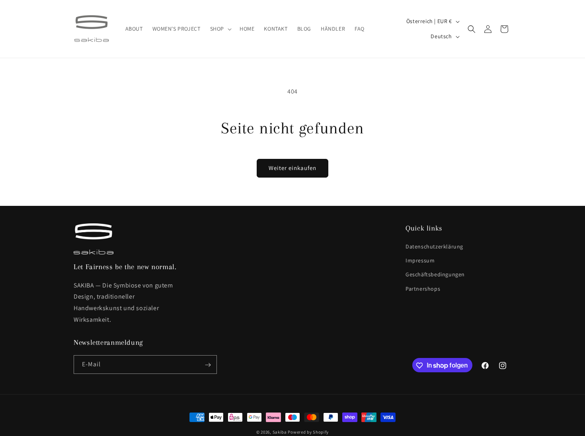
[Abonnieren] (207, 365)
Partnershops (423, 288)
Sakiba (280, 432)
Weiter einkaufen (292, 168)
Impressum (420, 260)
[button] (220, 28)
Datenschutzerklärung (434, 246)
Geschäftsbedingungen (435, 274)
